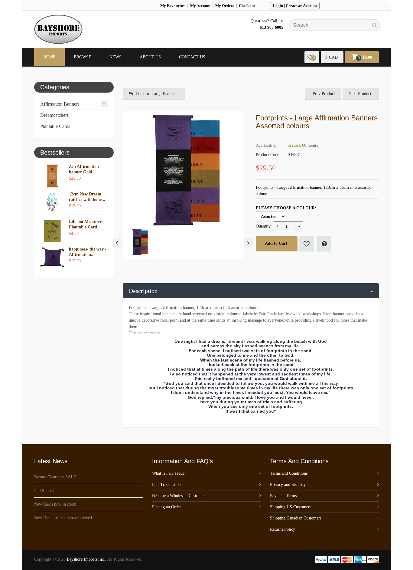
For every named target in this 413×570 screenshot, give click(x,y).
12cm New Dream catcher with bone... (87, 197)
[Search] (374, 25)
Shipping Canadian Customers (295, 518)
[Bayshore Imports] (58, 29)
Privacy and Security (288, 484)
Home (49, 57)
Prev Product (324, 93)
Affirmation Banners (60, 103)
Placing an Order (166, 507)
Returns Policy (282, 529)
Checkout (247, 5)
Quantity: (264, 226)
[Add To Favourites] (306, 243)
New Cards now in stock (55, 504)
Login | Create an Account (295, 5)
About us (150, 57)
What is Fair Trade (168, 473)
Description (251, 290)
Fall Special (44, 490)
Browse (82, 57)
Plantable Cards (55, 126)
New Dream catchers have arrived (63, 518)
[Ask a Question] (324, 243)
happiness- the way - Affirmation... (87, 252)
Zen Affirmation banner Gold (84, 169)
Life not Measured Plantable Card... (85, 224)
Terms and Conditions (288, 473)
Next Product (360, 93)
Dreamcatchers (54, 115)
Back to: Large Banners (156, 93)
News (115, 57)
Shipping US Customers (290, 507)
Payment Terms (283, 495)
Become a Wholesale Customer (178, 495)
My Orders (224, 5)
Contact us (192, 57)
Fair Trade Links (166, 484)
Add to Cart (276, 243)
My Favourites (172, 5)
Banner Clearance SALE (55, 477)
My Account (200, 5)
